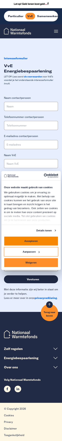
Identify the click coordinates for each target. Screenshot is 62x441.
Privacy (8, 422)
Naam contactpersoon (17, 97)
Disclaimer (10, 428)
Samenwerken (47, 16)
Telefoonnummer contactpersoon (24, 117)
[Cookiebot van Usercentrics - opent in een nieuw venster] (44, 176)
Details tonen (44, 230)
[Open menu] (56, 31)
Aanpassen (29, 251)
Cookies (9, 415)
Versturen (33, 279)
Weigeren (31, 262)
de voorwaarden (33, 76)
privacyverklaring (46, 298)
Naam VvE (10, 155)
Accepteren (31, 240)
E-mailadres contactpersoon (21, 136)
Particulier (15, 16)
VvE (30, 16)
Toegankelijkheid (14, 435)
